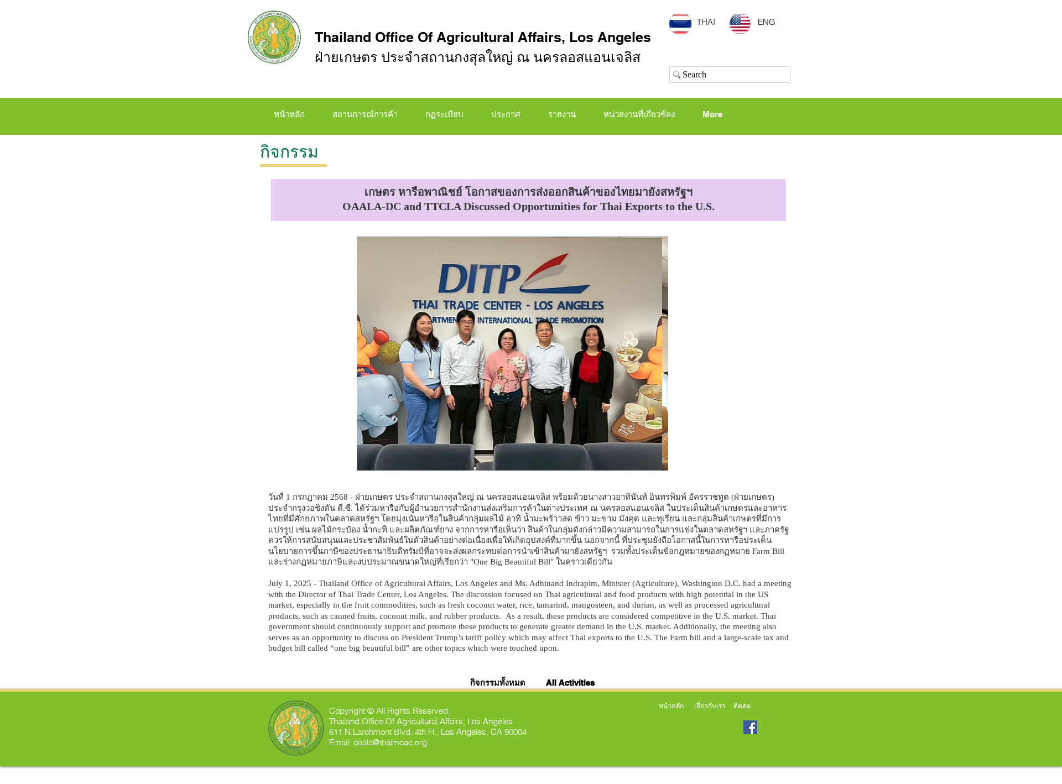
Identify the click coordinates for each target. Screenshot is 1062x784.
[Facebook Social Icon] (750, 727)
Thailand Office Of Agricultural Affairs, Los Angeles (483, 37)
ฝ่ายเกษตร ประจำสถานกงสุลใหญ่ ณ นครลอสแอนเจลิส (478, 57)
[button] (444, 114)
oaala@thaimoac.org (390, 742)
